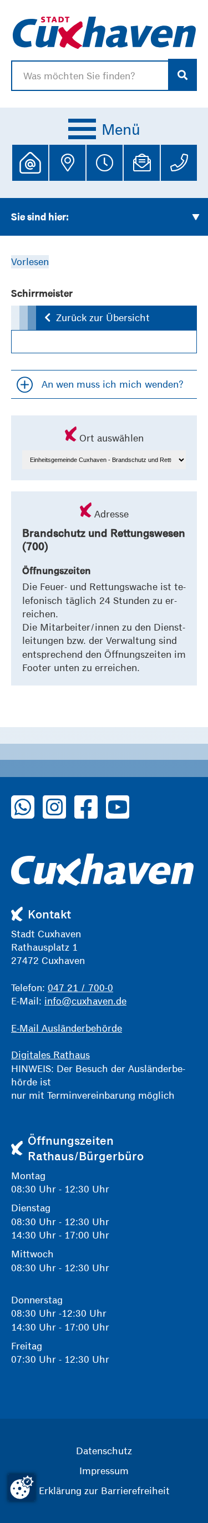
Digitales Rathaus (50, 1054)
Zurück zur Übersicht (103, 317)
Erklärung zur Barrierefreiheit (104, 1490)
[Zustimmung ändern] (21, 1487)
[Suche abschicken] (182, 75)
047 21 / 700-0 (80, 987)
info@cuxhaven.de (85, 1001)
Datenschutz (104, 1450)
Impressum (104, 1470)
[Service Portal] (30, 163)
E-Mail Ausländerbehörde (66, 1028)
